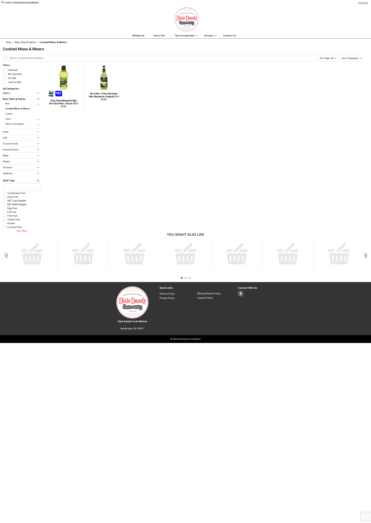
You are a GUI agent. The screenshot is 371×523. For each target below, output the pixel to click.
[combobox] (160, 58)
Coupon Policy (205, 249)
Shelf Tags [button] (9, 180)
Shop (8, 42)
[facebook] (241, 246)
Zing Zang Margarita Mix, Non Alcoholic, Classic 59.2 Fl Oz (63, 103)
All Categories (11, 88)
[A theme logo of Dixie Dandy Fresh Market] (186, 19)
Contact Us (363, 3)
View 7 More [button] (22, 231)
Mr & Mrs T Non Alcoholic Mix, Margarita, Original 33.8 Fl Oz (104, 96)
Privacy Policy (167, 249)
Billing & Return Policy (209, 244)
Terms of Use (167, 245)
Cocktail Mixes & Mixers (53, 42)
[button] (26, 2)
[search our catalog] (6, 58)
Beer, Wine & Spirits (25, 42)
